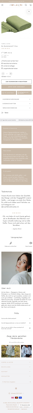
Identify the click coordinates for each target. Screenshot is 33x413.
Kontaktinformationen (13, 409)
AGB (21, 407)
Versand (26, 407)
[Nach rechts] (30, 1)
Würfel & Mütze (5, 43)
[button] (25, 5)
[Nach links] (3, 1)
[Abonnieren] (30, 382)
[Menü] (2, 5)
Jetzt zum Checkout (16, 86)
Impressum (24, 409)
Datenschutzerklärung (12, 407)
